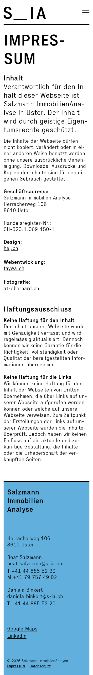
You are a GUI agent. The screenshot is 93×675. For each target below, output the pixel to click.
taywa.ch (14, 268)
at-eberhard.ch (21, 288)
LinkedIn (16, 636)
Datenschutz (40, 666)
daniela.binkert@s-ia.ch (35, 596)
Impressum (16, 666)
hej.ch (11, 248)
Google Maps (22, 628)
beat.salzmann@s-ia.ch (34, 563)
